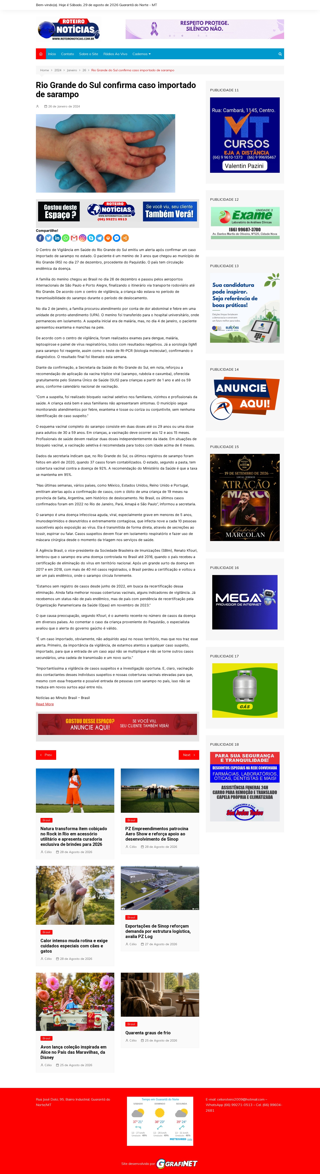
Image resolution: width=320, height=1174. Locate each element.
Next (186, 755)
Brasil (46, 820)
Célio (48, 852)
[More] (125, 238)
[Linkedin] (57, 238)
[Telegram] (99, 238)
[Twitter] (48, 238)
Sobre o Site (88, 54)
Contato (67, 54)
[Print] (108, 238)
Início (52, 54)
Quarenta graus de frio (148, 1032)
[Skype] (91, 238)
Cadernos (140, 54)
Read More (45, 704)
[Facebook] (40, 238)
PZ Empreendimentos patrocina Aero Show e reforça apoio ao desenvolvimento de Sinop (156, 834)
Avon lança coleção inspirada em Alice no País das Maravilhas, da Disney (73, 1052)
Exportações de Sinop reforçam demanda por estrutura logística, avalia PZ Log (158, 931)
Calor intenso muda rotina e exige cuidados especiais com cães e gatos (74, 946)
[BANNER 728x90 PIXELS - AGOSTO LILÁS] (205, 29)
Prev (48, 755)
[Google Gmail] (74, 238)
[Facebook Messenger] (116, 238)
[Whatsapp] (65, 238)
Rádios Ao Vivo (115, 54)
